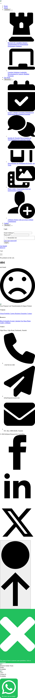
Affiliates (7, 323)
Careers (12, 313)
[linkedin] (17, 504)
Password (7, 235)
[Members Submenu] (12, 225)
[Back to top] (15, 574)
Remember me (12, 238)
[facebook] (17, 469)
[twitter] (17, 539)
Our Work (7, 77)
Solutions (7, 9)
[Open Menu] (1, 3)
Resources (8, 79)
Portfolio (7, 313)
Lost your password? (10, 240)
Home (6, 6)
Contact (6, 223)
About (6, 8)
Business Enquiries (21, 313)
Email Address (9, 233)
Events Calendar (15, 321)
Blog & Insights (5, 321)
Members (7, 225)
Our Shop (24, 321)
